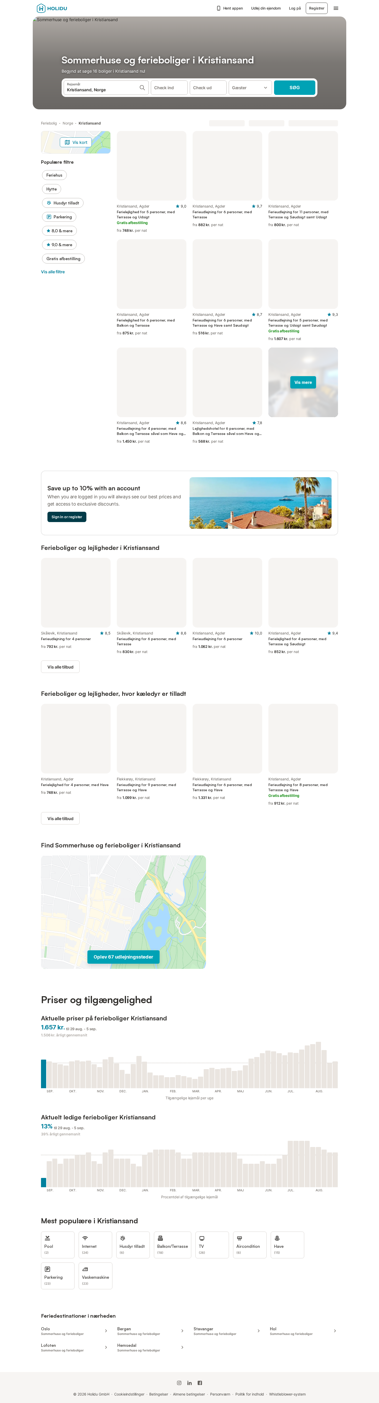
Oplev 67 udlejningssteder (123, 957)
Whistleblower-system (287, 1394)
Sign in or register (67, 517)
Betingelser (158, 1394)
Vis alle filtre (52, 271)
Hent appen (233, 8)
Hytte (51, 189)
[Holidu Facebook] (199, 1383)
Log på (295, 8)
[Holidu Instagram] (179, 1383)
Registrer (316, 8)
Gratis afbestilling (63, 258)
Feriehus (54, 175)
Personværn (220, 1394)
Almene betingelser (189, 1394)
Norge (68, 123)
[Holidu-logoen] (62, 8)
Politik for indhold (249, 1394)
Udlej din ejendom (266, 8)
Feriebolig (49, 123)
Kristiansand (90, 123)
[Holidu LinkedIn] (189, 1383)
